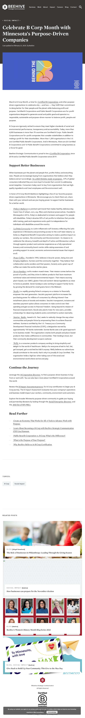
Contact (73, 7)
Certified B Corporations (48, 102)
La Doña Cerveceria (22, 228)
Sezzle (16, 291)
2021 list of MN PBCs (21, 405)
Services (32, 7)
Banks (23, 317)
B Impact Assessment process (31, 386)
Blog (66, 7)
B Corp (6, 484)
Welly (16, 343)
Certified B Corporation (60, 153)
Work (39, 7)
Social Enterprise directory (60, 401)
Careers (60, 7)
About (45, 7)
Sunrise (17, 317)
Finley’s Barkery (20, 209)
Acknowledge (52, 712)
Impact (52, 7)
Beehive (31, 46)
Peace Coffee (19, 258)
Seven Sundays (20, 271)
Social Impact (19, 484)
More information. (39, 712)
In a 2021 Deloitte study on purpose (47, 179)
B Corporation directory (30, 375)
